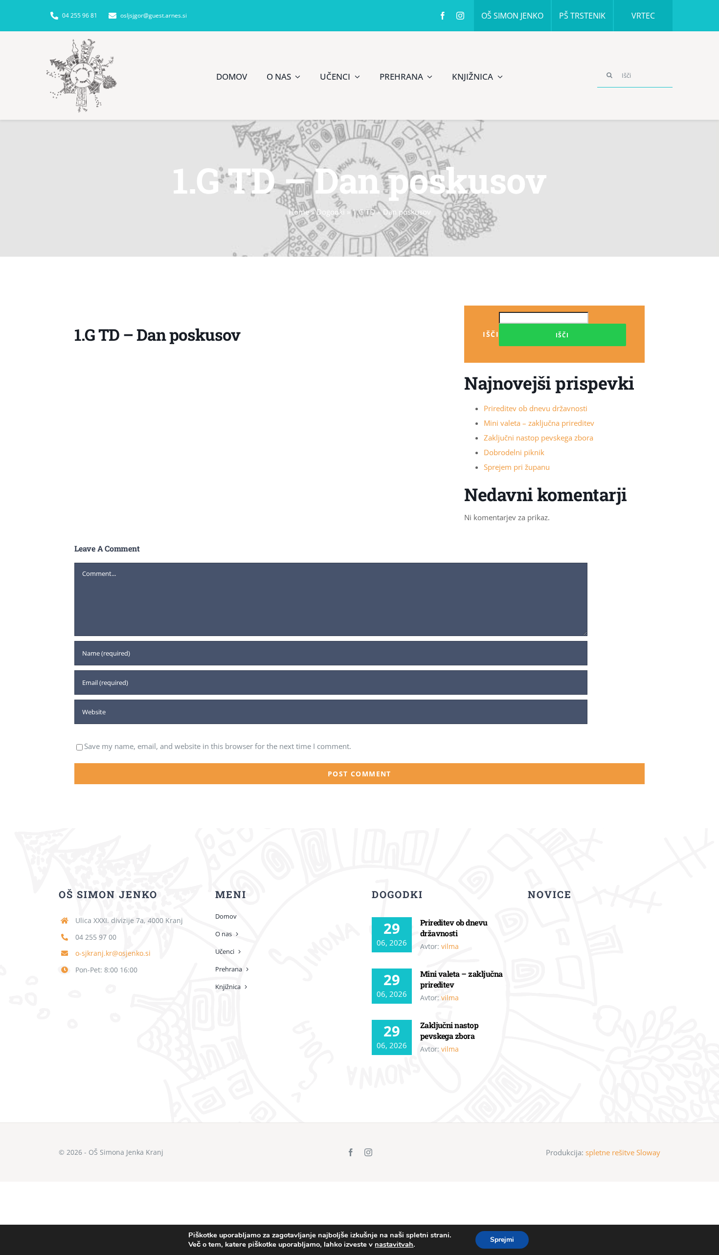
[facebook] (443, 16)
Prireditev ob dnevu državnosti (535, 408)
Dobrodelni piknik (514, 452)
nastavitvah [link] (394, 1244)
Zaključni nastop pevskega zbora (538, 437)
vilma (450, 946)
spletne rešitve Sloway (622, 1152)
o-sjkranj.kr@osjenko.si (113, 953)
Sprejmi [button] (502, 1239)
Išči (491, 334)
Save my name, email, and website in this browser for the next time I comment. (217, 746)
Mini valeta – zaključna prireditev (539, 423)
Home (299, 212)
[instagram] (460, 16)
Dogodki (330, 212)
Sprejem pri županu (517, 467)
